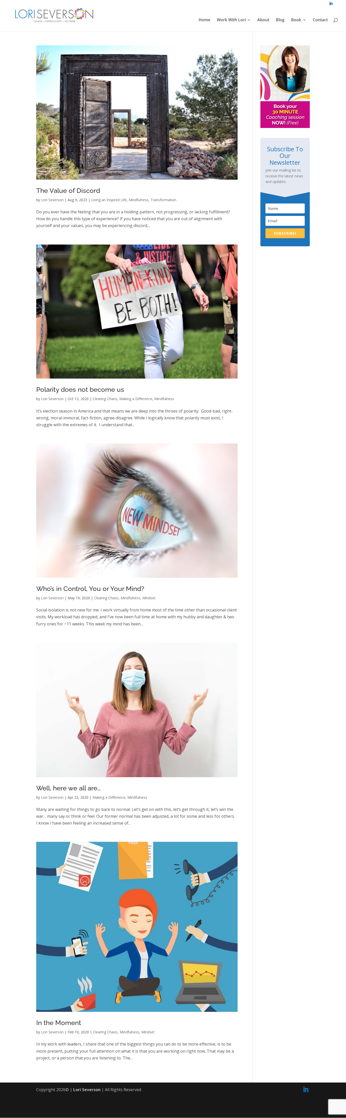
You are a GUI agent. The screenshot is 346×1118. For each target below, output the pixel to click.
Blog (280, 20)
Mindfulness (138, 199)
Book (296, 20)
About (263, 20)
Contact (320, 20)
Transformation (163, 199)
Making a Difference (135, 398)
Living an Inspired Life (109, 199)
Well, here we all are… (68, 788)
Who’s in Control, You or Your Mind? (90, 588)
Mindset (149, 597)
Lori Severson (52, 199)
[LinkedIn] (306, 1089)
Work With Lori (231, 20)
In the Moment (58, 1023)
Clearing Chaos (105, 398)
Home (204, 20)
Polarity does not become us (80, 389)
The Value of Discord (68, 190)
